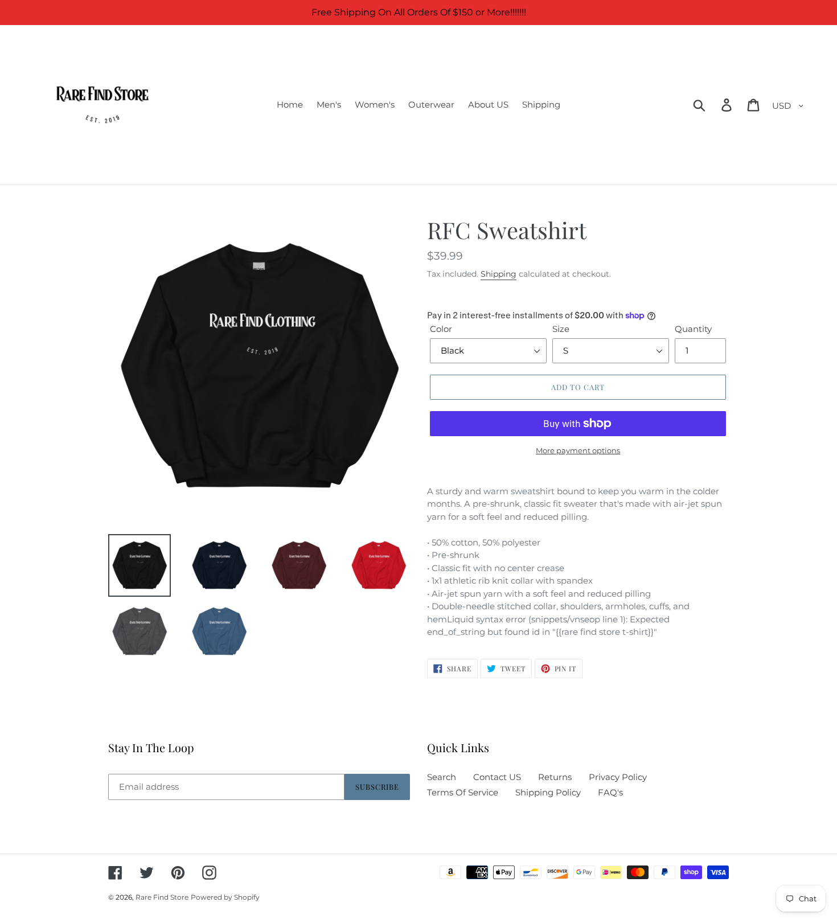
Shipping (498, 274)
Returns (555, 777)
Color (441, 328)
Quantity (693, 328)
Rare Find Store (162, 897)
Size (560, 328)
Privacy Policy (618, 777)
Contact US (497, 777)
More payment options (578, 450)
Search (441, 777)
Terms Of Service (462, 792)
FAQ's (610, 792)
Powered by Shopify (225, 897)
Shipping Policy (548, 792)
